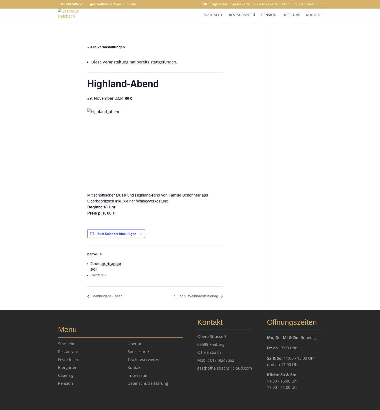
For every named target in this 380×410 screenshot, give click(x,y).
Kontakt (314, 15)
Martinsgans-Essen (106, 295)
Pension (269, 15)
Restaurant (240, 15)
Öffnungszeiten (214, 4)
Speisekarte (240, 4)
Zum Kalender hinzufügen (116, 233)
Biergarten (67, 367)
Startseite (213, 15)
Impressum (138, 375)
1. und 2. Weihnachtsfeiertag (196, 295)
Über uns (291, 15)
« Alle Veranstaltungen (106, 46)
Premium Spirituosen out (302, 4)
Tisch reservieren (143, 359)
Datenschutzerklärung (148, 383)
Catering (65, 375)
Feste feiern (69, 359)
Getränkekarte (266, 4)
